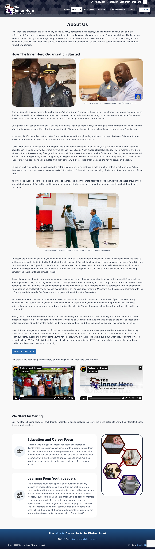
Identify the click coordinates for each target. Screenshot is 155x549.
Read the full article (24, 351)
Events (79, 533)
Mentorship (112, 2)
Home (67, 9)
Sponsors (136, 2)
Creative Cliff (142, 545)
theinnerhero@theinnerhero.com (84, 539)
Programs (70, 533)
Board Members (117, 9)
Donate (144, 9)
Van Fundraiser (98, 2)
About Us (76, 9)
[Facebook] (145, 2)
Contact (132, 9)
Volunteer (125, 2)
